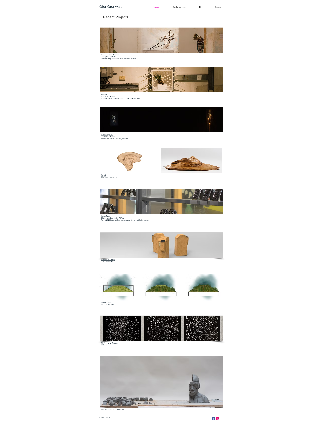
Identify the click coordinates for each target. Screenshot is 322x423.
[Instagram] (217, 418)
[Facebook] (213, 418)
